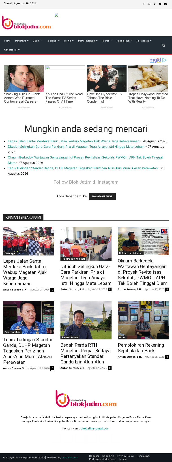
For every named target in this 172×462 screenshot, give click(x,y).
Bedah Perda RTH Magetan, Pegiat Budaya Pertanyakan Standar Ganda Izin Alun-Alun (85, 353)
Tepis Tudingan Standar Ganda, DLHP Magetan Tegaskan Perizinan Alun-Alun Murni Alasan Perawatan (83, 168)
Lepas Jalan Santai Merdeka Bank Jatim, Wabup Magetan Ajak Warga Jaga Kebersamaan (73, 141)
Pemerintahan (12, 332)
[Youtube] (165, 4)
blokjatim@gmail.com (95, 428)
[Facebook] (143, 4)
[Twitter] (154, 4)
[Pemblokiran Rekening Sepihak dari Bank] (143, 320)
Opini (122, 337)
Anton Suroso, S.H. (15, 289)
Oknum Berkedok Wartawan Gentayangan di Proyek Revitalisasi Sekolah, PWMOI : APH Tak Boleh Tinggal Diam (142, 272)
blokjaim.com (70, 457)
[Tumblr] (103, 438)
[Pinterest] (92, 438)
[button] (163, 45)
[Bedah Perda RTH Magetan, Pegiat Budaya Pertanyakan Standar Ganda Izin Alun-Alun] (86, 320)
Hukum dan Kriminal (73, 258)
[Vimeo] (160, 4)
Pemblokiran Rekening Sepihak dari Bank (141, 347)
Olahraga (9, 253)
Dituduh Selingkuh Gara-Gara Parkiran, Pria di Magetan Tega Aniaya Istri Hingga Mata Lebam (76, 146)
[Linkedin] (80, 438)
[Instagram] (149, 4)
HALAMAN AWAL (102, 196)
